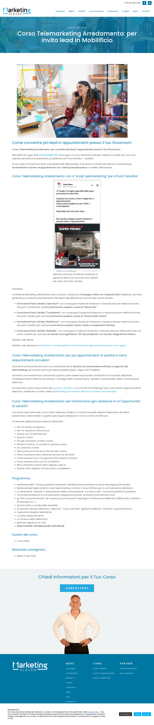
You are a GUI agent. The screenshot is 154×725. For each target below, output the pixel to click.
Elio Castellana (127, 673)
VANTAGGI (70, 687)
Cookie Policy (93, 712)
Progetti (125, 11)
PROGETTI (70, 678)
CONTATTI (70, 702)
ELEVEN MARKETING (48, 155)
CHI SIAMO (71, 669)
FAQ (68, 697)
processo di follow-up (64, 387)
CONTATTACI (77, 588)
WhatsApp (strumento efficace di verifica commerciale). (86, 391)
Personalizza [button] (125, 714)
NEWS (68, 692)
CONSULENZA (72, 673)
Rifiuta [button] (137, 714)
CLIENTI (69, 683)
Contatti (146, 11)
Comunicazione (96, 11)
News (135, 11)
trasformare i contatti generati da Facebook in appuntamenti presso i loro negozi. (82, 345)
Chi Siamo (60, 11)
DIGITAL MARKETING (102, 678)
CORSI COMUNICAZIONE (104, 673)
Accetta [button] (146, 714)
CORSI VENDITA (100, 669)
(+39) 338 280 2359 (132, 3)
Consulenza (112, 11)
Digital (71, 11)
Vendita (81, 11)
